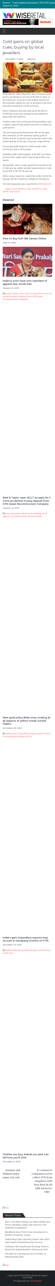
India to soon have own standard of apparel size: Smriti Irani (25, 282)
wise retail (14, 191)
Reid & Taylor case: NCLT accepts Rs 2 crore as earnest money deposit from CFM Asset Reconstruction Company (26, 500)
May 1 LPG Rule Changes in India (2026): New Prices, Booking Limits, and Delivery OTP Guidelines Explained (27, 1225)
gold (28, 189)
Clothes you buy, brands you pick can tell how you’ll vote (26, 1156)
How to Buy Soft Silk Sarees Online (24, 238)
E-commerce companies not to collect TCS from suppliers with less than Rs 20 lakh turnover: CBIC (42, 1181)
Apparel (31, 59)
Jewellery (37, 189)
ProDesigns (36, 1281)
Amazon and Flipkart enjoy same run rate (11, 1174)
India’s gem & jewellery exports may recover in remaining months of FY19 (25, 939)
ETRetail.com (44, 184)
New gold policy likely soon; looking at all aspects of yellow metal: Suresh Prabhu (26, 720)
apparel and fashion (15, 189)
